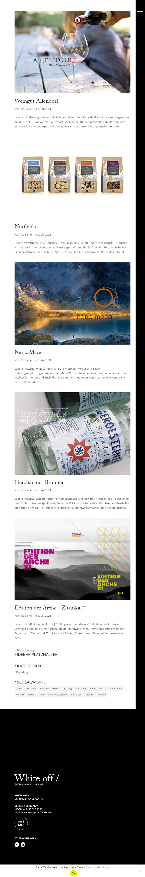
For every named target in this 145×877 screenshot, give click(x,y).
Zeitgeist (89, 694)
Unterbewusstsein (57, 694)
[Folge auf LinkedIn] (23, 844)
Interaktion (96, 688)
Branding (31, 688)
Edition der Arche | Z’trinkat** (50, 608)
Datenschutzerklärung (97, 867)
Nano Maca (28, 353)
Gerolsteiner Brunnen (40, 483)
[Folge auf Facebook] (17, 844)
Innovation (81, 688)
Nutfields (25, 227)
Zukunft (102, 694)
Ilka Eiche (26, 109)
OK (73, 873)
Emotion (44, 688)
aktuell (19, 688)
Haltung (67, 688)
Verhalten (76, 694)
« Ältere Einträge (25, 650)
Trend (41, 694)
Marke (31, 694)
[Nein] (140, 871)
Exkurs (56, 688)
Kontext (20, 694)
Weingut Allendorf (36, 102)
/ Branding (21, 672)
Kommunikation (113, 688)
